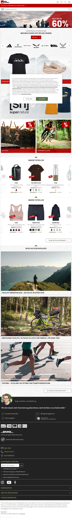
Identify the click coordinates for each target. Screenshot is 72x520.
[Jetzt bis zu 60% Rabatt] (36, 25)
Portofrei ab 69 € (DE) (11, 414)
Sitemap (23, 513)
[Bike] (53, 136)
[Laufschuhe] (53, 67)
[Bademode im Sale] (18, 136)
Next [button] (69, 46)
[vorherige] (4, 176)
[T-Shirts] (18, 67)
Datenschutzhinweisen (26, 94)
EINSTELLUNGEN (29, 98)
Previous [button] (3, 46)
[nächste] (68, 176)
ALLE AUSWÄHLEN (41, 98)
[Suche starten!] (69, 9)
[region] (36, 88)
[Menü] (2, 9)
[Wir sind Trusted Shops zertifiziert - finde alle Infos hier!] (38, 418)
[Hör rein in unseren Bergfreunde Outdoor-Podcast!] (16, 483)
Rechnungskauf (10, 418)
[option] (36, 25)
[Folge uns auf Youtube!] (10, 483)
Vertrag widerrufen (8, 498)
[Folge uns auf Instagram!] (4, 483)
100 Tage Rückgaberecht (47, 414)
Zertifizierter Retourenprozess (14, 439)
